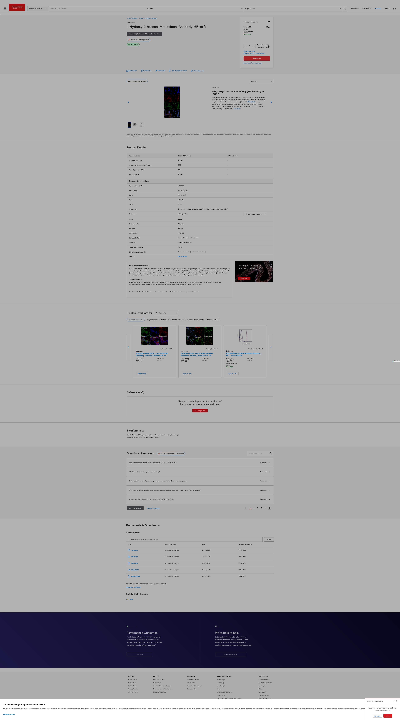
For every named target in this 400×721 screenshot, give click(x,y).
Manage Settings (9, 714)
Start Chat (388, 716)
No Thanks (377, 716)
